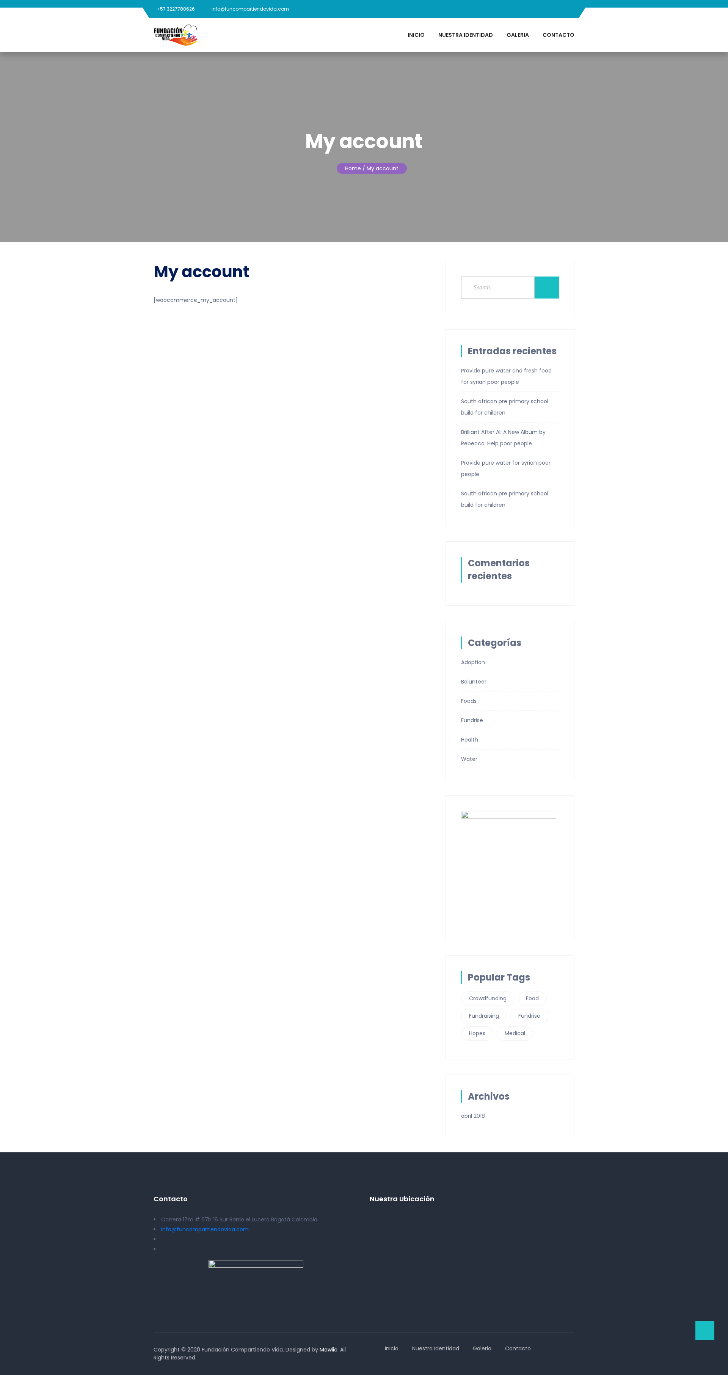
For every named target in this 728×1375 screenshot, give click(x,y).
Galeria (518, 35)
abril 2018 (473, 1116)
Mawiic (328, 1349)
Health (469, 739)
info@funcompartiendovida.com (250, 9)
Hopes (477, 1033)
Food (532, 998)
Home (353, 168)
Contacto (558, 35)
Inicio (416, 35)
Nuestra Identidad (465, 35)
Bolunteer (473, 681)
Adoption (473, 662)
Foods (469, 701)
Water (469, 759)
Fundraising (484, 1016)
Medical (515, 1033)
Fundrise (472, 720)
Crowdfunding (488, 998)
